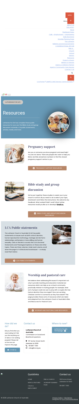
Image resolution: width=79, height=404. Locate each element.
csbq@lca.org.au (35, 348)
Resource (70, 58)
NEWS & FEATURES (34, 383)
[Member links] (71, 78)
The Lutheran (69, 41)
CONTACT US (69, 70)
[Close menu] (70, 21)
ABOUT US (70, 25)
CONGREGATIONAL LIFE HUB (64, 46)
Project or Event (68, 60)
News (72, 30)
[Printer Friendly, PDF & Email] (6, 94)
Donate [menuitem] (70, 82)
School (71, 53)
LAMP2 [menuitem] (48, 82)
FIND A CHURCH (49, 379)
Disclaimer (68, 398)
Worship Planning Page (66, 39)
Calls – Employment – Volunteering (61, 34)
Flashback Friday (68, 32)
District (71, 56)
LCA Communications (70, 399)
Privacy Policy (57, 398)
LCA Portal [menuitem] (41, 82)
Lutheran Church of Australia (39, 7)
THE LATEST (70, 27)
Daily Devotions (68, 37)
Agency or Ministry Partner (64, 65)
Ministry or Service (67, 63)
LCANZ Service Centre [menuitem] (59, 82)
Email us (60, 205)
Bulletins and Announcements (63, 44)
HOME (30, 379)
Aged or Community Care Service (62, 67)
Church (71, 51)
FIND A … (71, 48)
